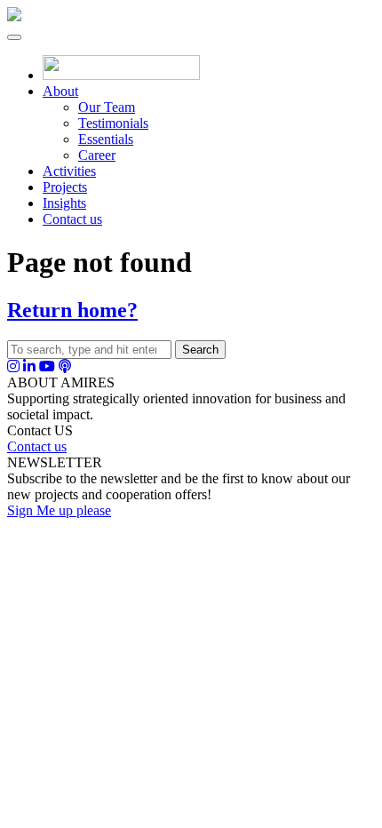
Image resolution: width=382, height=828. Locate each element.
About (60, 91)
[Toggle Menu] (14, 37)
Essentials (105, 139)
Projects (65, 187)
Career (96, 155)
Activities (69, 171)
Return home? (72, 310)
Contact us (72, 219)
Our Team (106, 107)
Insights (64, 203)
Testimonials (113, 123)
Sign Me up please (59, 510)
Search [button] (200, 349)
